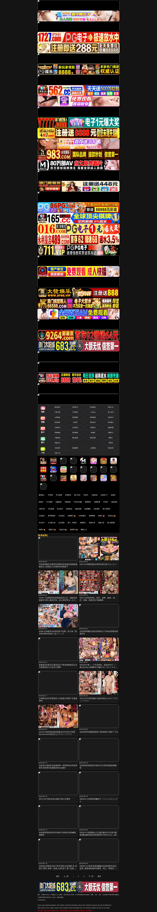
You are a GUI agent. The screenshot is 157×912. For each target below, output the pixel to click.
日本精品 (75, 412)
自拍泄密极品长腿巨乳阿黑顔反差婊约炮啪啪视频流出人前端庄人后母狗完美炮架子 (58, 565)
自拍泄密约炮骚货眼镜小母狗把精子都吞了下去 (99, 732)
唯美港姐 (93, 417)
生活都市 (57, 448)
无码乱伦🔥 (112, 516)
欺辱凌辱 (57, 422)
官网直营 (68, 495)
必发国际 (97, 509)
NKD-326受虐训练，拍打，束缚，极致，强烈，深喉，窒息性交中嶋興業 (97, 599)
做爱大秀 (92, 523)
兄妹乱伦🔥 (63, 529)
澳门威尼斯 (111, 523)
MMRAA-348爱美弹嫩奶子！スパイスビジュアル (99, 800)
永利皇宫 (62, 516)
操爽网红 (88, 502)
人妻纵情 (93, 448)
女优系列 (75, 427)
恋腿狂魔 (111, 427)
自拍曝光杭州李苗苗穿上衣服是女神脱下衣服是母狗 (58, 699)
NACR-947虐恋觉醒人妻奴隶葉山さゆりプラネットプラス (99, 699)
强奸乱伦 (75, 407)
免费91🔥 (42, 529)
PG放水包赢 (78, 502)
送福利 (113, 495)
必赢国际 (59, 502)
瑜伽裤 (93, 432)
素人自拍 (111, 412)
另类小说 (57, 453)
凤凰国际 (68, 502)
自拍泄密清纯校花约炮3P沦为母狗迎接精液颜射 (98, 766)
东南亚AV (111, 417)
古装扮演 (57, 427)
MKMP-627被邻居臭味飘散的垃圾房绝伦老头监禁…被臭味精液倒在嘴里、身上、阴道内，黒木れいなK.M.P (99, 868)
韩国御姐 (75, 417)
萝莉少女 (111, 407)
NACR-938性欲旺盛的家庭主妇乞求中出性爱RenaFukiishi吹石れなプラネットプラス (57, 733)
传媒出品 (57, 443)
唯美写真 (93, 438)
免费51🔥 (101, 516)
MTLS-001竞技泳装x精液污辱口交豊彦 (54, 799)
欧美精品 (93, 407)
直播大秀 (101, 523)
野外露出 (111, 422)
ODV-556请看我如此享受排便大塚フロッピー (98, 564)
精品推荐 (57, 407)
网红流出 (93, 422)
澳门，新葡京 (72, 523)
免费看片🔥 (72, 516)
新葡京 (41, 502)
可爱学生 (93, 427)
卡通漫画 (57, 438)
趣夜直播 (78, 509)
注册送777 (104, 495)
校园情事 (75, 448)
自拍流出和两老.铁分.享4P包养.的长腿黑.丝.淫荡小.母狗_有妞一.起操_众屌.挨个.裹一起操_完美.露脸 (58, 868)
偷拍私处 (69, 509)
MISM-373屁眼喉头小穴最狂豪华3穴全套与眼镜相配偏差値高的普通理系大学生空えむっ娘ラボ (99, 834)
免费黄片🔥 (74, 529)
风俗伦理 (111, 448)
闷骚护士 (111, 432)
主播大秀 (42, 509)
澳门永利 (77, 495)
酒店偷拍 (114, 502)
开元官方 (42, 523)
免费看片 (83, 523)
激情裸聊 (92, 516)
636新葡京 (82, 516)
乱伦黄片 (60, 509)
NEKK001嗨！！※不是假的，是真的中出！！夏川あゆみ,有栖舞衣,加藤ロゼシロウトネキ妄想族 (98, 667)
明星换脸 (75, 432)
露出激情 (75, 438)
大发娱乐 (42, 516)
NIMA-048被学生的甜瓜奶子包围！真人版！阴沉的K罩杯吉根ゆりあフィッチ (58, 632)
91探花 (75, 422)
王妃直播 (51, 509)
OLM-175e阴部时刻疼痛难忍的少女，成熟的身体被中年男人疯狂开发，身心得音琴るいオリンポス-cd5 (58, 600)
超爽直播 (97, 502)
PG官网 (50, 495)
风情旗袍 (57, 432)
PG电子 (85, 495)
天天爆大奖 (52, 523)
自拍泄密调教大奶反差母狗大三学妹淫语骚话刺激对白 (99, 632)
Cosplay (92, 412)
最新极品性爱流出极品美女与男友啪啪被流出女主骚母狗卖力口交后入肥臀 (58, 666)
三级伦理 (57, 412)
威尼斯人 (42, 495)
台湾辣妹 (57, 417)
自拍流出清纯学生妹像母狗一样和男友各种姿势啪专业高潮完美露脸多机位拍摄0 (58, 766)
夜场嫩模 (87, 509)
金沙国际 (62, 523)
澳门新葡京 (106, 509)
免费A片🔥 (52, 529)
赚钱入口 (84, 529)
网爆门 (111, 438)
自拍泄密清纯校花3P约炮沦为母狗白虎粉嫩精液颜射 (57, 833)
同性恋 (111, 443)
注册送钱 (95, 495)
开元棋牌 (59, 495)
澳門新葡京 (52, 516)
